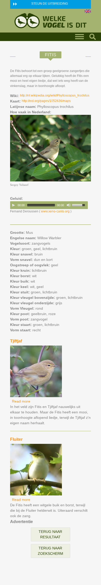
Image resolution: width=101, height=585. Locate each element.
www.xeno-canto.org (55, 211)
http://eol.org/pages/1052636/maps (46, 101)
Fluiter (16, 439)
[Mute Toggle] (69, 205)
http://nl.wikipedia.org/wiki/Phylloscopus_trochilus (54, 95)
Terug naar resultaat (50, 534)
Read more (21, 401)
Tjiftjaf (16, 341)
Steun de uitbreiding (49, 3)
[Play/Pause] (13, 205)
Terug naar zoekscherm (50, 551)
